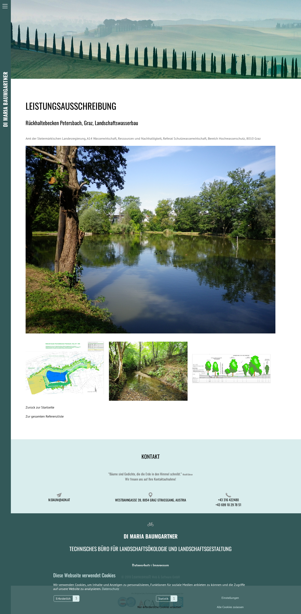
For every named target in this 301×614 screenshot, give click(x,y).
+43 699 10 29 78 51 (228, 504)
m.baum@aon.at (59, 499)
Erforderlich (63, 598)
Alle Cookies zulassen (230, 607)
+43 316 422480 (228, 499)
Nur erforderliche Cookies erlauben (159, 607)
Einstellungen (230, 598)
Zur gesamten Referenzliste (45, 416)
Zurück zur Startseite (40, 407)
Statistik (163, 598)
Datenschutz (110, 589)
